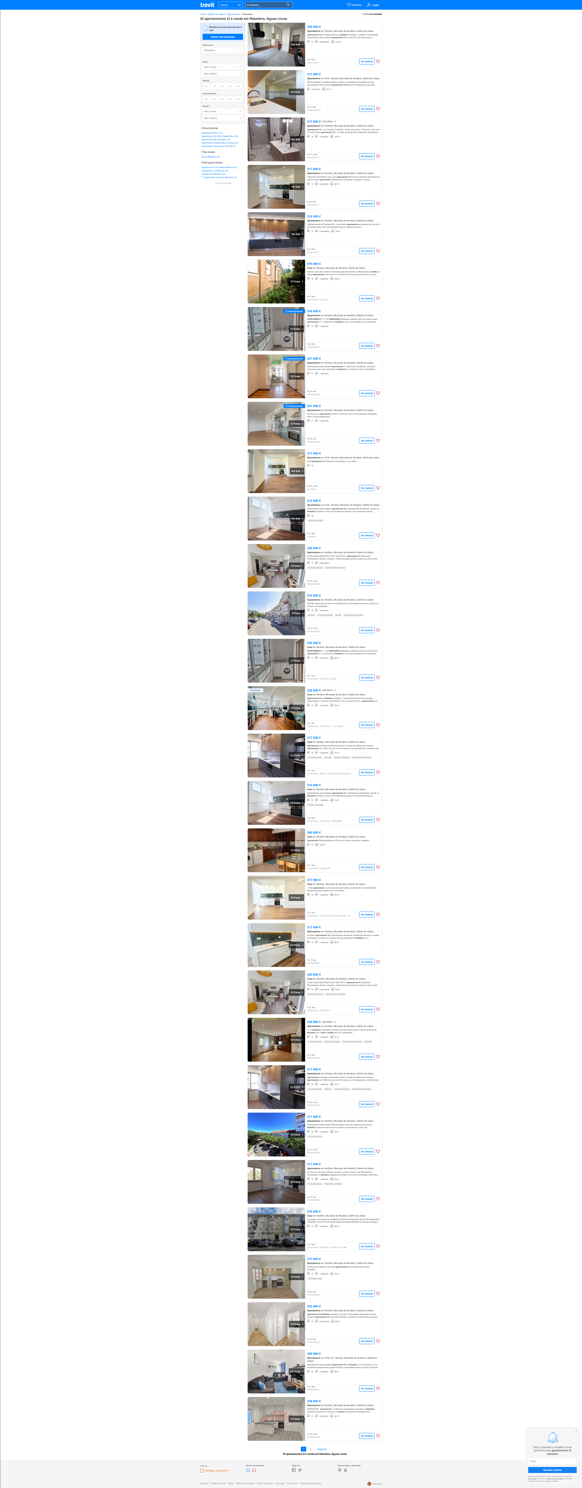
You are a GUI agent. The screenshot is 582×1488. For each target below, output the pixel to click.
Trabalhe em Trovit (218, 1483)
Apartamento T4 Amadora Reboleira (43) (219, 167)
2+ (223, 86)
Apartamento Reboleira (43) (214, 173)
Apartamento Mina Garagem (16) (216, 139)
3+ (231, 86)
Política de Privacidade (555, 1478)
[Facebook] (294, 1471)
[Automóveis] (254, 1471)
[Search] (288, 5)
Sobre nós (204, 1483)
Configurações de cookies (310, 1483)
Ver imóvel (367, 61)
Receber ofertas (552, 1470)
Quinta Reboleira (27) (211, 156)
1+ (215, 86)
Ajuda (230, 1483)
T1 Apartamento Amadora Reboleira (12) (219, 177)
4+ (239, 86)
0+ (206, 86)
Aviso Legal (280, 1483)
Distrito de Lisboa (216, 14)
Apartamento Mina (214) (212, 132)
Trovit (202, 14)
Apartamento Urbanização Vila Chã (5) (218, 146)
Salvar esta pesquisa (223, 36)
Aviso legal (532, 1478)
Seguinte (322, 1449)
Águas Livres (233, 14)
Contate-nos (292, 1483)
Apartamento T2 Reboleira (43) (215, 170)
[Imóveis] (248, 1471)
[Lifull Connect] (214, 1471)
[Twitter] (300, 1471)
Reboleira (248, 14)
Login (375, 5)
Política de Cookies (265, 1483)
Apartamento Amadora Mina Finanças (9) (220, 142)
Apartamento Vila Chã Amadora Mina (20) (220, 136)
